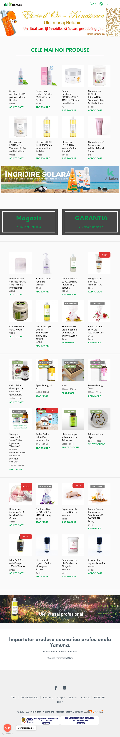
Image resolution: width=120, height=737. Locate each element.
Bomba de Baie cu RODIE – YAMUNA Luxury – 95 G (96, 331)
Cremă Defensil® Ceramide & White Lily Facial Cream (96, 147)
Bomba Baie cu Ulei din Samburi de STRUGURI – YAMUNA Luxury (70, 331)
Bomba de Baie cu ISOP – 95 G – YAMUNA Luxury (43, 512)
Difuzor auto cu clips (95, 436)
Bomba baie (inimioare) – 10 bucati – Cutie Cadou (16, 514)
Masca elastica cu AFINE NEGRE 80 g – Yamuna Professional (17, 283)
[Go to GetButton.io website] (7, 734)
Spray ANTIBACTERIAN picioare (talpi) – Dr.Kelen (17, 96)
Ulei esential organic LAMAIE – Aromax (96, 563)
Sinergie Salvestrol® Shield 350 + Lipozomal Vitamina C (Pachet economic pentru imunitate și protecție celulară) (17, 448)
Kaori (64, 385)
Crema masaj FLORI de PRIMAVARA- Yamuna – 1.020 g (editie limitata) (96, 97)
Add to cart (16, 107)
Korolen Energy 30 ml (95, 387)
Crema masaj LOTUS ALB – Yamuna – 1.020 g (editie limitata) (17, 147)
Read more (68, 343)
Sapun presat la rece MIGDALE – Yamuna (69, 512)
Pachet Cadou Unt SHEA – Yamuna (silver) (43, 437)
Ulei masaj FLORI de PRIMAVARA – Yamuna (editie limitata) (44, 147)
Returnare (47, 697)
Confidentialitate (29, 697)
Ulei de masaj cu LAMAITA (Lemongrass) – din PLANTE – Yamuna (44, 332)
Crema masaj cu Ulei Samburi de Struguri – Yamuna (70, 565)
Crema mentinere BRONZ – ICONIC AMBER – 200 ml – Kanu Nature (70, 97)
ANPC (60, 702)
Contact (85, 697)
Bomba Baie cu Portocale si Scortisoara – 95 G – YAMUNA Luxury (95, 515)
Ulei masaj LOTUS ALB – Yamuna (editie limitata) (69, 147)
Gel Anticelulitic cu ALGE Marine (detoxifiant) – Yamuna (69, 283)
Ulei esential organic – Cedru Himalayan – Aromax (43, 565)
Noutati (73, 697)
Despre (61, 697)
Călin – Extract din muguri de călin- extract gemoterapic (16, 390)
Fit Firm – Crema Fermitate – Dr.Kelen (43, 281)
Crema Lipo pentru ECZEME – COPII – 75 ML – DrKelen (44, 96)
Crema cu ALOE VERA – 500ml (16, 328)
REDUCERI (99, 697)
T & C (14, 697)
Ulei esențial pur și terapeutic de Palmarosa (70, 437)
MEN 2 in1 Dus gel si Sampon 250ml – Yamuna (17, 563)
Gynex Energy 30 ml (44, 387)
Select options (70, 448)
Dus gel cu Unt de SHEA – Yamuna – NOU (95, 281)
